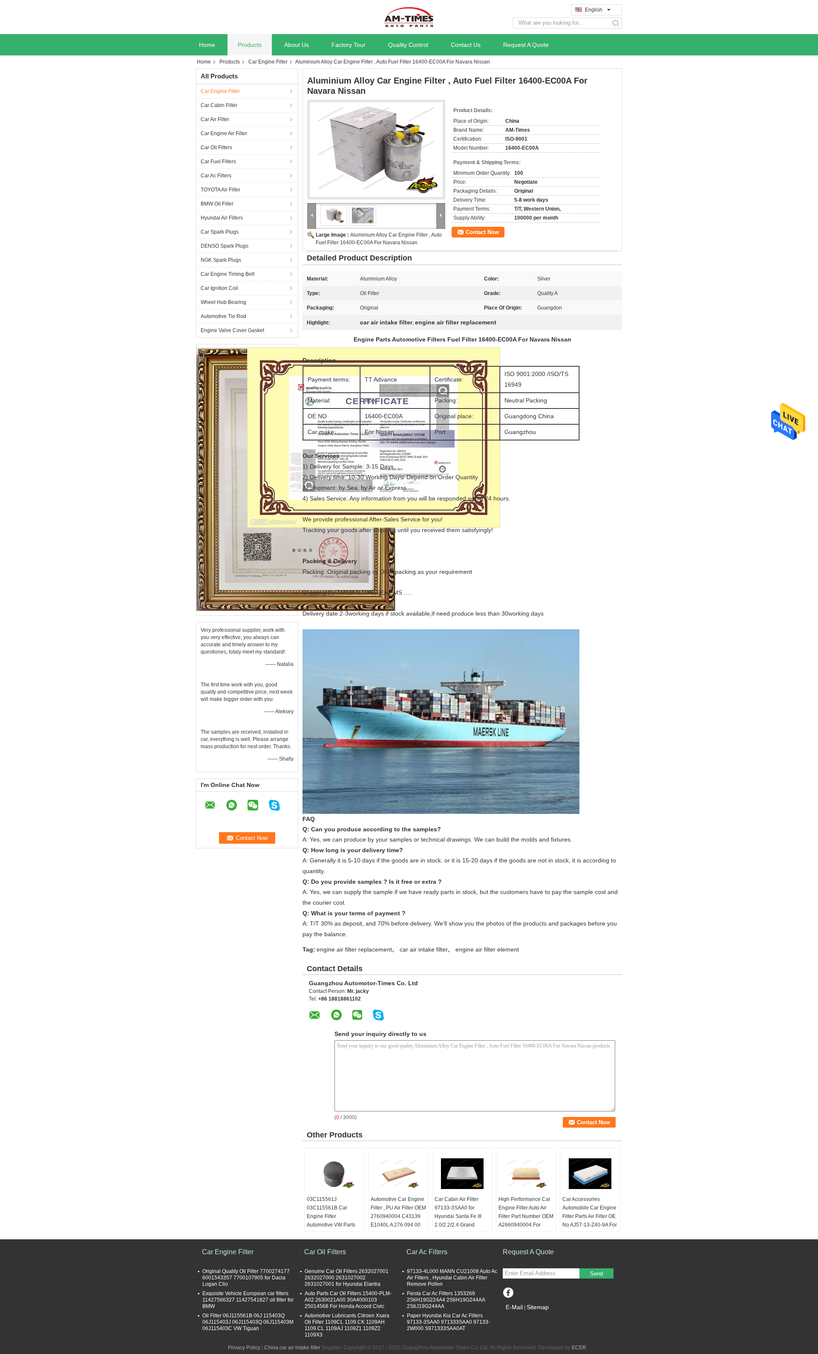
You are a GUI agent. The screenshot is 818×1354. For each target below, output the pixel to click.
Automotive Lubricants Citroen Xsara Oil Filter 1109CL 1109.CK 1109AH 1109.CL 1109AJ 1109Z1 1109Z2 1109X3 (347, 1325)
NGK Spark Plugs (221, 260)
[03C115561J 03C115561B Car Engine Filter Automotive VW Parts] (334, 1173)
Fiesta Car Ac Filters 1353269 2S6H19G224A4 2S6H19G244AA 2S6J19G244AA (446, 1299)
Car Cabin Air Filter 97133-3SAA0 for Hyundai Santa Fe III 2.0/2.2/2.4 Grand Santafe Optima (458, 1216)
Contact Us (466, 44)
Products (250, 44)
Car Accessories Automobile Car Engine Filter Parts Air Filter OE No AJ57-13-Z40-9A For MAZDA (589, 1216)
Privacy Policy (244, 1348)
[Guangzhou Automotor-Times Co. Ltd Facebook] (508, 1293)
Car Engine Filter (268, 62)
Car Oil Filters (216, 147)
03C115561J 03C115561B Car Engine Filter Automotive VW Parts (331, 1212)
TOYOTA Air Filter (220, 190)
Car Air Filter (215, 119)
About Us (296, 44)
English (593, 10)
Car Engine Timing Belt (227, 274)
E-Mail (514, 1307)
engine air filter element (487, 949)
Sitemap (538, 1307)
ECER (579, 1348)
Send (596, 1273)
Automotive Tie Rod (223, 316)
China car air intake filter (292, 1348)
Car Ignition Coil (219, 288)
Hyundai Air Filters (222, 218)
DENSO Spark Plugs (224, 246)
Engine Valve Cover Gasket (232, 330)
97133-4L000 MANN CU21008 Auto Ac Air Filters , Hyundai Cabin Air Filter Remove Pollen (452, 1277)
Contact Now (482, 232)
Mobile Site (521, 1318)
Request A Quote (526, 44)
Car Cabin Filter (219, 105)
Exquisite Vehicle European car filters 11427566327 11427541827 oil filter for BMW (248, 1299)
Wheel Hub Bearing (223, 302)
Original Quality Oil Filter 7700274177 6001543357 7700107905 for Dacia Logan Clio (246, 1277)
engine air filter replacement (354, 949)
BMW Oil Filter (217, 204)
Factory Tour (348, 44)
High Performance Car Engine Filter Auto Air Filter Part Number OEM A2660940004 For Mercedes (525, 1216)
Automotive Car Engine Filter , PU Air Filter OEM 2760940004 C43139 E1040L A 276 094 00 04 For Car (398, 1216)
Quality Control (408, 44)
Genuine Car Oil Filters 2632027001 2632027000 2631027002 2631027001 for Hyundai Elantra (347, 1277)
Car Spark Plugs (220, 232)
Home (207, 44)
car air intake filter (424, 949)
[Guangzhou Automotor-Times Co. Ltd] (409, 17)
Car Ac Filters (216, 176)
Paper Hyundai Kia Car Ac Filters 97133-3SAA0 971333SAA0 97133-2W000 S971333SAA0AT (448, 1322)
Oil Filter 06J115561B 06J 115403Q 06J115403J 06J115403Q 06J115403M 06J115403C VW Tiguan (248, 1322)
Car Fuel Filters (218, 162)
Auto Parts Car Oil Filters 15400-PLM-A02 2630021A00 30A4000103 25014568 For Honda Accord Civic (348, 1299)
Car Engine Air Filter (224, 133)
